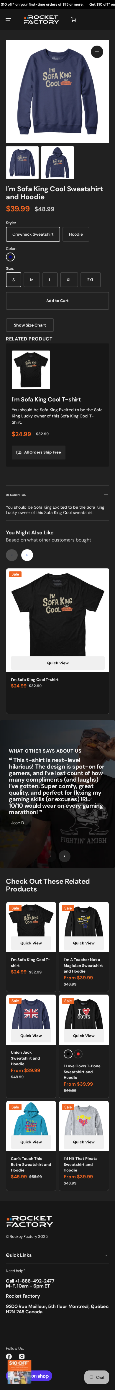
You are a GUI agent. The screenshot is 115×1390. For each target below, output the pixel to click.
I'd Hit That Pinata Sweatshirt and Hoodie (81, 1164)
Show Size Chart (30, 325)
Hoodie (76, 234)
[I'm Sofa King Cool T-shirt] (57, 405)
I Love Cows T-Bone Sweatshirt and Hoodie (82, 1071)
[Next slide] (27, 555)
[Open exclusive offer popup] (19, 1372)
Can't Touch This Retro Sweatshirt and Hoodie (31, 1164)
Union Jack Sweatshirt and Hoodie (25, 1058)
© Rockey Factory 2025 (27, 1236)
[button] (8, 19)
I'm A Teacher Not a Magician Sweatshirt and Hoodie (83, 965)
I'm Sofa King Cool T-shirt (35, 679)
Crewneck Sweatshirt (33, 234)
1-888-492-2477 (36, 1281)
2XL (90, 279)
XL (69, 279)
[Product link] (31, 1046)
